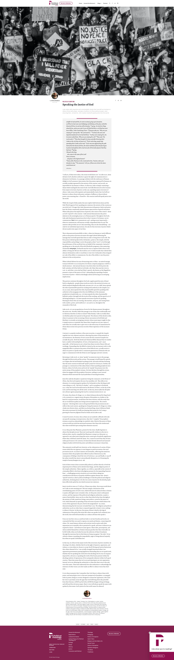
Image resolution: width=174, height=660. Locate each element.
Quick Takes (91, 639)
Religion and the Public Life (95, 641)
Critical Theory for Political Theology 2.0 (76, 639)
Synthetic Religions (93, 647)
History (71, 647)
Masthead (51, 649)
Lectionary (83, 624)
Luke (88, 624)
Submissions (52, 647)
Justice (77, 624)
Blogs (99, 3)
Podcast (105, 3)
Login (50, 652)
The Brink (90, 649)
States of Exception (93, 645)
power (92, 624)
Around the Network (89, 3)
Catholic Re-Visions (74, 636)
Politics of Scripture (69, 102)
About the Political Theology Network (56, 645)
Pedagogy (90, 634)
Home (80, 3)
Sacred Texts (91, 643)
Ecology (71, 642)
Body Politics (72, 634)
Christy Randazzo (55, 100)
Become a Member (66, 3)
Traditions (90, 652)
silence (96, 624)
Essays (70, 644)
